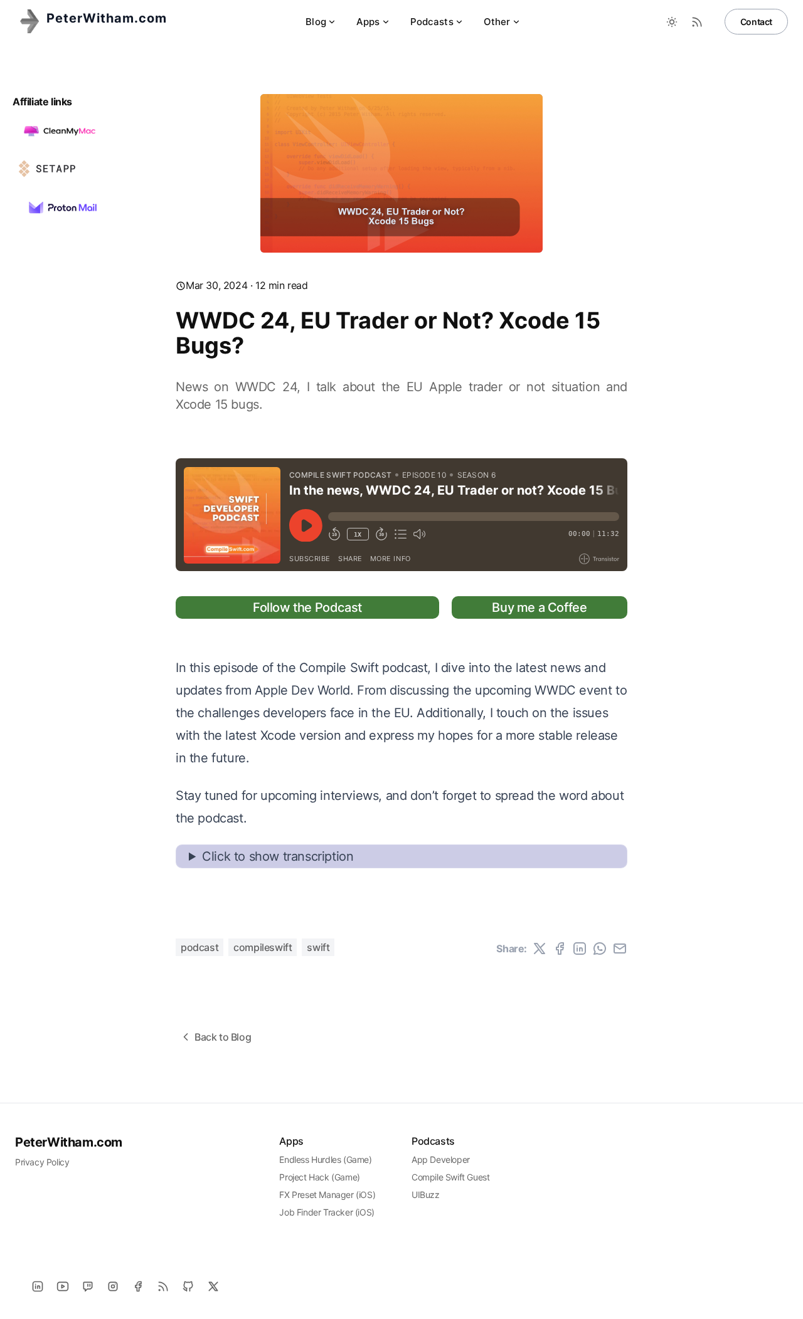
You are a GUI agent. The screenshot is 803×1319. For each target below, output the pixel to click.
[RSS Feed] (697, 21)
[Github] (188, 1286)
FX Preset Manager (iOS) (327, 1194)
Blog (316, 22)
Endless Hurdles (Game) (325, 1159)
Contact (756, 21)
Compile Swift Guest (450, 1177)
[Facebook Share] (559, 948)
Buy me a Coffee (539, 607)
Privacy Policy (42, 1162)
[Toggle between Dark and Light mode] (671, 21)
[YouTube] (62, 1286)
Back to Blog (222, 1037)
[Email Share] (619, 948)
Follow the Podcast (307, 607)
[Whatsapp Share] (599, 948)
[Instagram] (112, 1286)
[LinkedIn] (37, 1286)
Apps (368, 22)
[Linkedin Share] (579, 948)
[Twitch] (87, 1286)
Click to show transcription (277, 856)
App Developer (441, 1159)
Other (497, 22)
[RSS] (163, 1286)
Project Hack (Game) (319, 1177)
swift (318, 947)
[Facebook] (138, 1286)
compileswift (262, 947)
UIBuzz (426, 1194)
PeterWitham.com (68, 1142)
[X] (213, 1286)
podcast (199, 947)
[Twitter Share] (539, 948)
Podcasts (432, 22)
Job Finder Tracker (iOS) (326, 1212)
